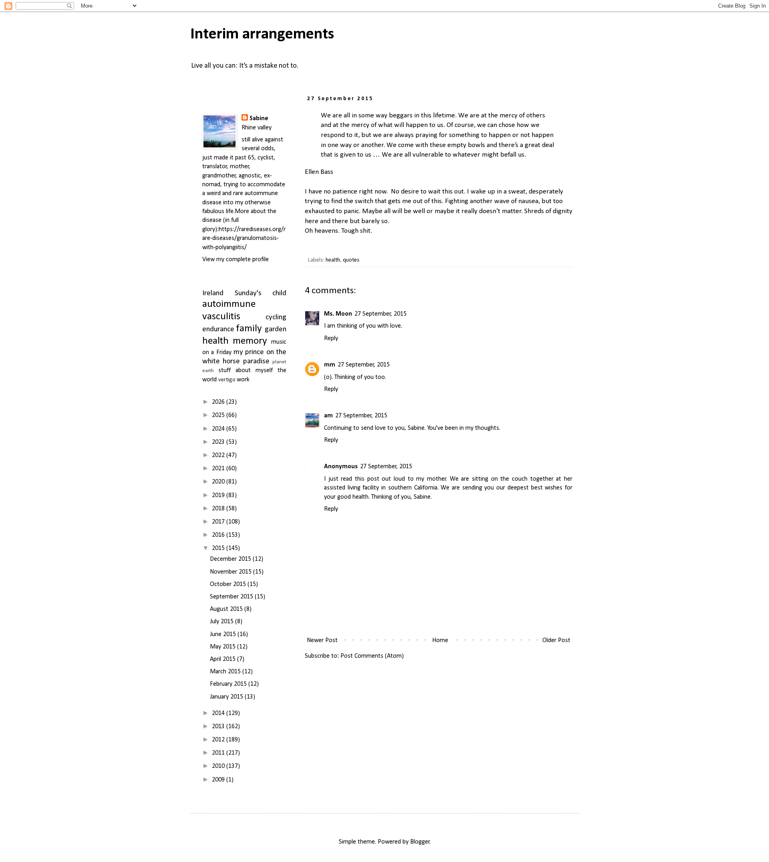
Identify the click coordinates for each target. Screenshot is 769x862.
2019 (219, 495)
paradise (256, 361)
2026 (219, 402)
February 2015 (229, 684)
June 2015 (224, 634)
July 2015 (222, 621)
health (333, 260)
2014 (219, 713)
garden (275, 329)
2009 (219, 780)
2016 (219, 535)
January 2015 (227, 697)
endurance (218, 329)
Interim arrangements (262, 34)
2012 (219, 740)
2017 (219, 522)
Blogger (420, 842)
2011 (219, 753)
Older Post (556, 640)
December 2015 (231, 559)
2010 (219, 766)
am (328, 416)
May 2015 (223, 647)
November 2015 (231, 572)
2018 (219, 509)
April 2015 (223, 659)
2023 (219, 442)
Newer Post (322, 640)
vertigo (227, 380)
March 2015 (226, 672)
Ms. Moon (338, 314)
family (249, 329)
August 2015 (227, 609)
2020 (219, 482)
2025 (219, 415)
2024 (219, 429)
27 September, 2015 (380, 314)
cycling (276, 317)
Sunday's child (261, 293)
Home (440, 640)
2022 (219, 455)
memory (250, 341)
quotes (351, 260)
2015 (219, 548)
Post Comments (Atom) (372, 656)
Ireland (212, 293)
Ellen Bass (319, 172)
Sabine (259, 118)
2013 (219, 726)
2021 (219, 468)
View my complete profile (235, 259)
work (243, 380)
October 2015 (229, 584)
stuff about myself (245, 370)
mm (329, 365)
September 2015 (232, 597)
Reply (331, 338)
